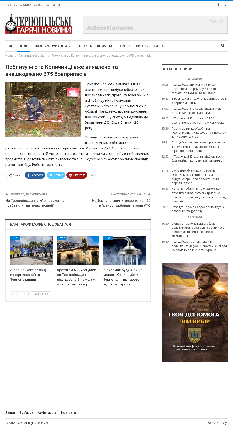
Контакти (53, 5)
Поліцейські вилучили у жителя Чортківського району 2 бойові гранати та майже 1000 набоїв (194, 89)
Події (23, 46)
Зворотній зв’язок (19, 412)
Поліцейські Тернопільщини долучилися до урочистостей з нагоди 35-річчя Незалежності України (199, 245)
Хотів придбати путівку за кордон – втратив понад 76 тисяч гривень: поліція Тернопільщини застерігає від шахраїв (199, 195)
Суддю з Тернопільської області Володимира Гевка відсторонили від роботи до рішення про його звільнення (198, 229)
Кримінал (106, 46)
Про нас (11, 5)
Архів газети (47, 412)
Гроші (125, 46)
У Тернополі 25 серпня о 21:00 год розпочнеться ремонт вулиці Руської (198, 120)
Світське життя (150, 46)
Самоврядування (50, 46)
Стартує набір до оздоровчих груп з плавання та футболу (198, 209)
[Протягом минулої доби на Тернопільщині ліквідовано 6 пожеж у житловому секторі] (78, 250)
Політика (83, 46)
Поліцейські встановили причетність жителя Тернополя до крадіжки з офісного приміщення (198, 146)
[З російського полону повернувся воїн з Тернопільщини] (31, 250)
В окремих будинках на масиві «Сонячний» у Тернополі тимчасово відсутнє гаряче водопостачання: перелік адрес (197, 176)
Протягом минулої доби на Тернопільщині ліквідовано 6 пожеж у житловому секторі (199, 132)
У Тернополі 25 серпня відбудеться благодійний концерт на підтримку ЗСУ (197, 160)
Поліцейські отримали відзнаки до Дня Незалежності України (197, 110)
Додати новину (31, 5)
